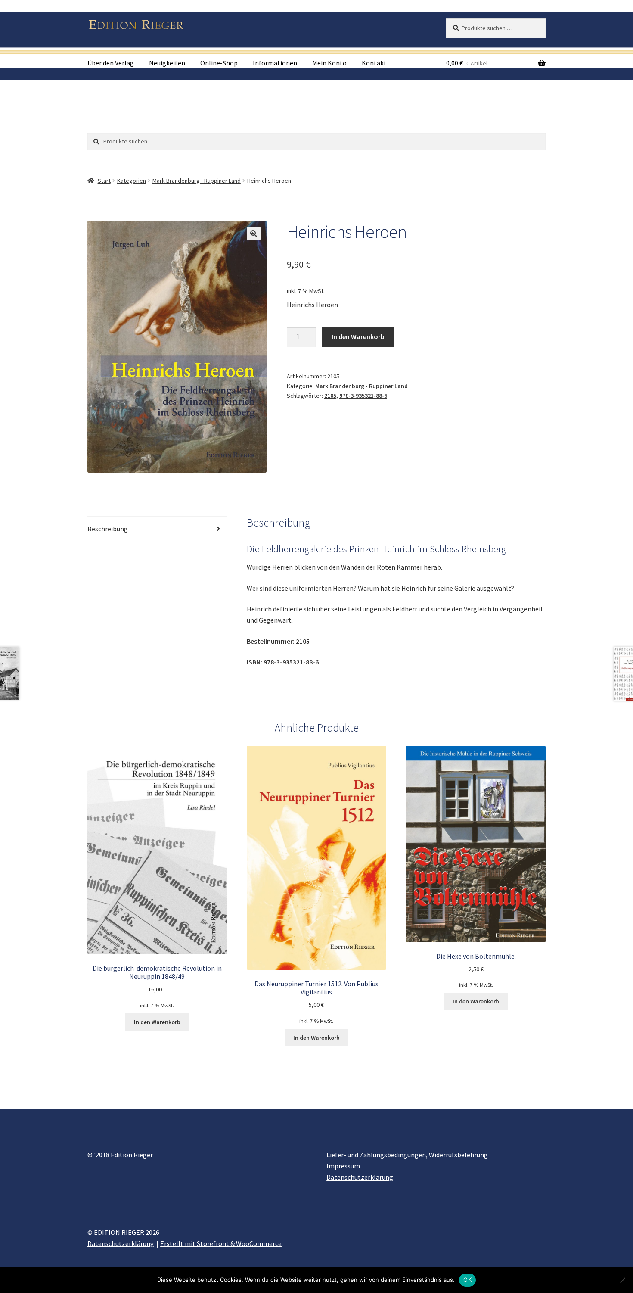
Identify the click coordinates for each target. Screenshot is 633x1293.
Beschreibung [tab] (107, 528)
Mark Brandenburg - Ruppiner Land (196, 180)
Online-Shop (219, 63)
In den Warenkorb (358, 336)
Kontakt (374, 63)
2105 (330, 395)
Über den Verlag (110, 63)
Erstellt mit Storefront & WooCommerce (221, 1243)
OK (467, 1279)
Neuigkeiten (167, 63)
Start (104, 180)
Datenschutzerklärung (359, 1177)
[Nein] (622, 1280)
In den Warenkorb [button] (157, 1022)
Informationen (275, 63)
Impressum (343, 1166)
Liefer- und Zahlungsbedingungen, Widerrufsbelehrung (407, 1154)
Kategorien (131, 180)
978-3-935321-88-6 (363, 395)
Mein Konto (329, 63)
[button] (254, 233)
